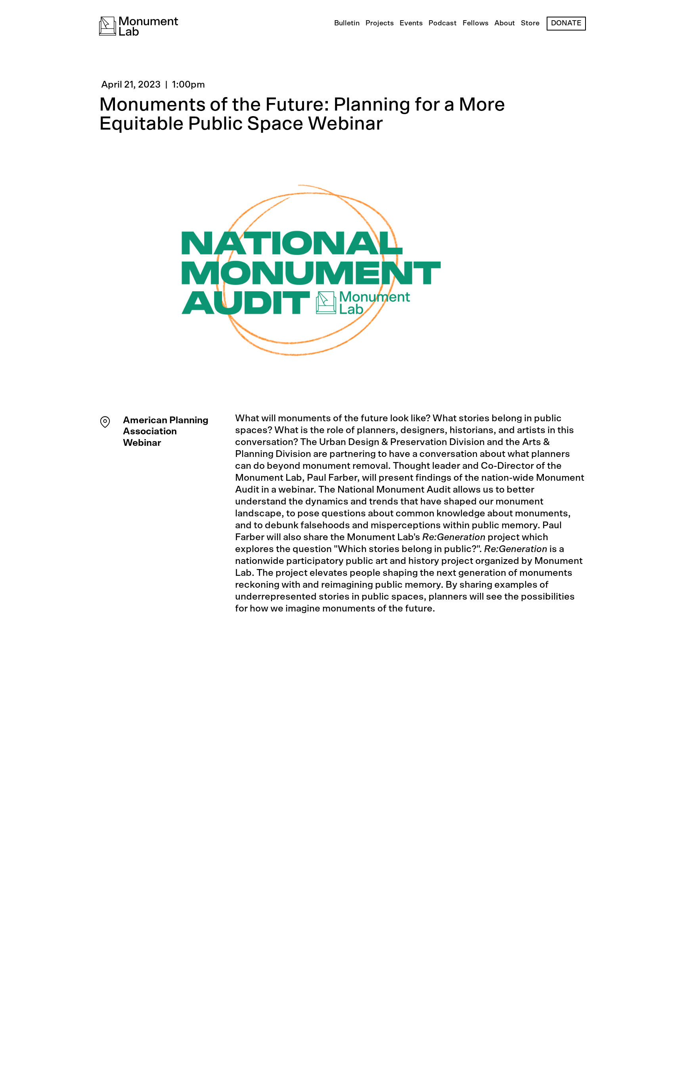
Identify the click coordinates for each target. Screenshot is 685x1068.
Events (411, 23)
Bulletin (347, 23)
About (504, 23)
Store (530, 23)
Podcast (443, 23)
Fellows (476, 23)
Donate (566, 23)
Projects (379, 23)
